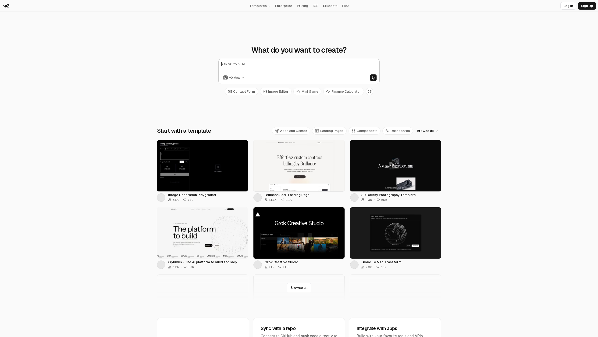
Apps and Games (293, 131)
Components (367, 131)
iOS (315, 6)
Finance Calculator (346, 91)
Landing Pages (332, 131)
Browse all (425, 131)
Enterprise (283, 6)
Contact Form (244, 91)
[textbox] (299, 68)
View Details (202, 166)
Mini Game (310, 91)
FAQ (345, 6)
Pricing (302, 6)
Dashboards (400, 131)
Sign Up (587, 6)
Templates (258, 6)
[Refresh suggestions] (369, 91)
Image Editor (278, 91)
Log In (568, 6)
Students (330, 6)
